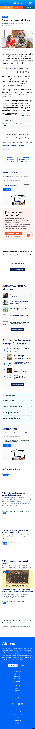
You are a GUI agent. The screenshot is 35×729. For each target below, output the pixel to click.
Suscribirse (12, 665)
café (4, 512)
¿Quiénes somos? (17, 715)
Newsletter (17, 688)
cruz (4, 602)
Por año (17, 698)
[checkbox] (3, 184)
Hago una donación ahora (12, 233)
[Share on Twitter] (23, 72)
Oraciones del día (11, 418)
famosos (14, 145)
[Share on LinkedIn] (20, 72)
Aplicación (17, 690)
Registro (6, 7)
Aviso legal (17, 717)
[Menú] (6, 3)
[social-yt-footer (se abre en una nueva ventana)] (13, 704)
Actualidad (17, 674)
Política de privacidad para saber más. (17, 184)
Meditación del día (12, 406)
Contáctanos (17, 720)
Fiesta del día (9, 400)
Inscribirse (7, 189)
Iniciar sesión (22, 665)
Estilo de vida (17, 679)
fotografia (21, 145)
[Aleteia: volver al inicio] (17, 2)
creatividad (6, 145)
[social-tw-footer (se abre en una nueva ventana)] (19, 704)
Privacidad (17, 723)
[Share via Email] (26, 72)
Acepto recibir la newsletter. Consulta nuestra (17, 184)
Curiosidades (5, 13)
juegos (5, 543)
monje (4, 572)
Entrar (22, 263)
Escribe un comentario (17, 269)
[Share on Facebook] (17, 72)
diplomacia (6, 475)
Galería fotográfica (25, 115)
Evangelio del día (11, 412)
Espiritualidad (17, 676)
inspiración (6, 149)
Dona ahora (17, 7)
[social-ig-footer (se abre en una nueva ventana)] (22, 704)
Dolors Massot (19, 23)
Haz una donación (17, 712)
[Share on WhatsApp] (29, 72)
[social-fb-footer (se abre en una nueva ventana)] (16, 704)
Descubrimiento (18, 681)
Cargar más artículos (17, 329)
